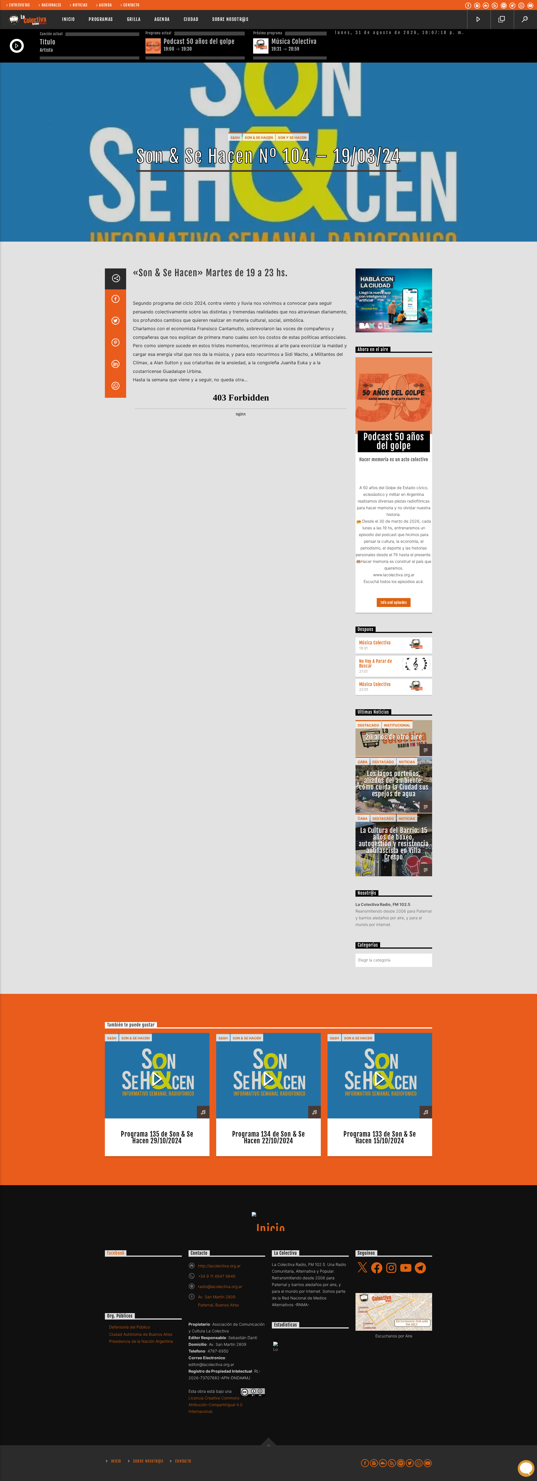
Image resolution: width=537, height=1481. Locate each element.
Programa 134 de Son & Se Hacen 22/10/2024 (268, 1137)
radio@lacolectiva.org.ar (220, 1286)
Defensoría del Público (129, 1327)
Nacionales (52, 5)
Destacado (368, 725)
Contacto (131, 5)
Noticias (80, 5)
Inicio (68, 19)
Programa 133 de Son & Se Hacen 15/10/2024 (379, 1137)
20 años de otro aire (394, 737)
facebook (115, 1253)
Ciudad (191, 19)
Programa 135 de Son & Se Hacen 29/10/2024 (157, 1137)
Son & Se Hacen (259, 137)
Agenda (105, 5)
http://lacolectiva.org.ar (219, 1265)
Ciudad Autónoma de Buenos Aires (140, 1334)
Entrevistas (19, 5)
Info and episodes (394, 602)
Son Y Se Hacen (292, 137)
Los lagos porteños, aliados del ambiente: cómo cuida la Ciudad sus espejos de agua (393, 784)
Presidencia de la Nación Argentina (141, 1341)
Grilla (134, 19)
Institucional (397, 725)
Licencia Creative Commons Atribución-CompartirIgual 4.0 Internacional (215, 1405)
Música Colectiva (375, 643)
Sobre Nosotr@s (230, 19)
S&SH (235, 137)
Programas (101, 19)
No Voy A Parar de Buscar (375, 663)
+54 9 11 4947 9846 (216, 1276)
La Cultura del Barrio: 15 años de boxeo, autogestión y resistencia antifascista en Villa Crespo (393, 844)
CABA (363, 762)
